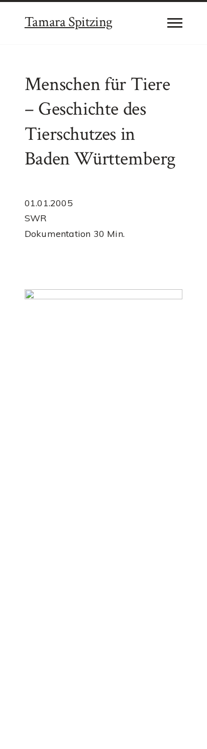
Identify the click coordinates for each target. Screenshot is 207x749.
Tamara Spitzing (69, 22)
